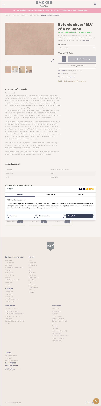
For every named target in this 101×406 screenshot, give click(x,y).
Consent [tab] (20, 194)
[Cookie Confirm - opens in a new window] (86, 189)
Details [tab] (80, 194)
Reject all (13, 216)
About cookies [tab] (50, 194)
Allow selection (44, 216)
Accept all (71, 216)
